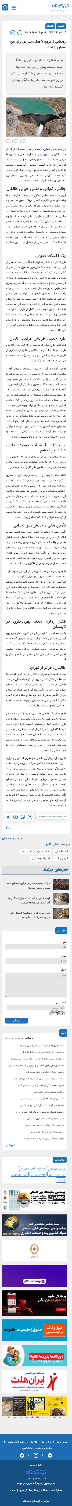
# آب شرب (43, 851)
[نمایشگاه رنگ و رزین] (34, 1226)
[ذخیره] (12, 32)
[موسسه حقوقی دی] (34, 1331)
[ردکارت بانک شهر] (34, 1304)
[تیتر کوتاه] (60, 6)
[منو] (13, 7)
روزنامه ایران (9, 838)
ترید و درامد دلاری (57, 1174)
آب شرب (21, 165)
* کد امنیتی (60, 1003)
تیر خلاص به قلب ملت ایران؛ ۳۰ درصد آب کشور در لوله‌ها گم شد (29, 900)
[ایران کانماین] (34, 1201)
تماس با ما (62, 1442)
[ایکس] (22, 1455)
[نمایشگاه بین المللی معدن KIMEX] (34, 1408)
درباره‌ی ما (46, 1442)
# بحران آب (62, 858)
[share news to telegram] (30, 816)
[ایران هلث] (34, 1382)
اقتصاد (61, 26)
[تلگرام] (48, 1455)
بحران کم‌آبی (50, 149)
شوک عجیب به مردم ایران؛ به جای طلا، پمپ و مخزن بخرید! (28, 885)
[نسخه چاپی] (19, 32)
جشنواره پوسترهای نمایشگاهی (37, 1448)
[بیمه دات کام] (34, 1277)
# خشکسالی (62, 851)
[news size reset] (16, 141)
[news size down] (24, 141)
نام (64, 942)
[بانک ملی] (34, 1252)
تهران (11, 350)
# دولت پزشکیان (41, 858)
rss (35, 1442)
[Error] (8, 816)
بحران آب (26, 758)
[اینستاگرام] (34, 1455)
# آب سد (27, 851)
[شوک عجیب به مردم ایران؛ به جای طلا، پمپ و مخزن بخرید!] (61, 884)
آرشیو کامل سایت (16, 1442)
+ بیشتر (10, 1145)
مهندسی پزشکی (38, 1174)
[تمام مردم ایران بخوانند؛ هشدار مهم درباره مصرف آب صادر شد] (61, 913)
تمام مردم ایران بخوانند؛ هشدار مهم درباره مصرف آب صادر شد (30, 915)
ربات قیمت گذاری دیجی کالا (33, 1168)
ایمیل (63, 956)
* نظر (63, 970)
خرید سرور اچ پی (19, 1174)
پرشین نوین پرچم (57, 1168)
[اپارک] (34, 1357)
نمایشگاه (61, 1180)
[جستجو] (5, 7)
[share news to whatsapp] (22, 816)
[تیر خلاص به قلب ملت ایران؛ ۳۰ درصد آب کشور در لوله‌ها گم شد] (61, 898)
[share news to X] (15, 816)
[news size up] (8, 141)
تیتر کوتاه (22, 1484)
